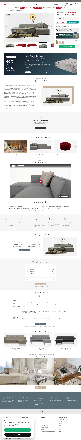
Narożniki (12, 10)
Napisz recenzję (40, 128)
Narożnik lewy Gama (40, 154)
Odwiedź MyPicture (40, 387)
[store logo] (40, 4)
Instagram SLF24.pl (40, 411)
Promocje (22, 7)
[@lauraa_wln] (67, 371)
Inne (44, 7)
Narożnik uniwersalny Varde (65, 348)
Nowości (17, 7)
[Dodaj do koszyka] (67, 46)
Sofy (27, 7)
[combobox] (15, 5)
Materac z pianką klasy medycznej (16, 154)
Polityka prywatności (44, 425)
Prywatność (48, 431)
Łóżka (31, 7)
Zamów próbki (41, 323)
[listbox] (67, 42)
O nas (41, 419)
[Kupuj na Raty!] (73, 22)
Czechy (60, 431)
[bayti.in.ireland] (13, 371)
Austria (60, 427)
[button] (6, 27)
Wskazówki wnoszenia (40, 284)
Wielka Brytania (62, 419)
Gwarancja (9, 14)
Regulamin (53, 431)
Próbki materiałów (50, 7)
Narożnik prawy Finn (15, 348)
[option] (57, 42)
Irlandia (60, 425)
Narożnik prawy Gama (19, 10)
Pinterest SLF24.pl (42, 411)
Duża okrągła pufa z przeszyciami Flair (65, 154)
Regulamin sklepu (43, 423)
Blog (41, 421)
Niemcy (60, 421)
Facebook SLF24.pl (38, 411)
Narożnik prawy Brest (40, 348)
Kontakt (64, 7)
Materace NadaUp (38, 7)
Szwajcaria (61, 423)
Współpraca (58, 7)
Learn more (11, 425)
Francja (60, 429)
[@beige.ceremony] (40, 371)
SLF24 (5, 10)
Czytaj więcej (28, 71)
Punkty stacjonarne (44, 427)
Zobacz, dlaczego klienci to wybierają (65, 35)
